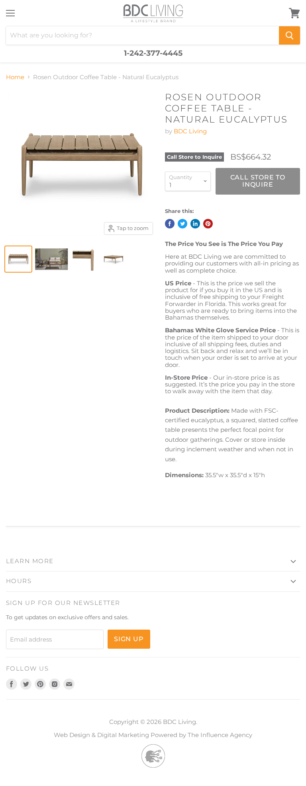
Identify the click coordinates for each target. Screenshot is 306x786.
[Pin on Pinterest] (208, 223)
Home (15, 77)
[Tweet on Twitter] (182, 223)
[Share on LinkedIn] (195, 223)
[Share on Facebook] (170, 223)
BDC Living (190, 131)
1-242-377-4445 (153, 53)
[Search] (289, 35)
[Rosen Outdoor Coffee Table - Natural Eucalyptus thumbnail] (18, 259)
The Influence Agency (220, 735)
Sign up (129, 639)
